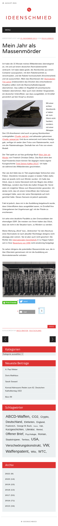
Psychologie (30, 434)
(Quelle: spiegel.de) (10, 139)
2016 (7, 501)
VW (46, 445)
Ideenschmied (29, 18)
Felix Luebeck (48, 38)
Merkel (39, 429)
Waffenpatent (17, 451)
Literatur (30, 429)
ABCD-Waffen (22, 331)
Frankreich (10, 426)
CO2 (35, 416)
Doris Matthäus (11, 375)
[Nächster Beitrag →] (53, 339)
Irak (41, 426)
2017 (7, 495)
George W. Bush (24, 426)
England (40, 422)
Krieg (51, 326)
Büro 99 (8, 397)
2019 (7, 484)
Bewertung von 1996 (21, 243)
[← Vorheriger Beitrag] (5, 339)
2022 (7, 474)
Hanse (35, 426)
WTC (42, 451)
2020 (7, 479)
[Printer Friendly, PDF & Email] (9, 303)
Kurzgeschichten (15, 429)
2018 (7, 490)
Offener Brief (14, 434)
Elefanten (29, 422)
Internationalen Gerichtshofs (25, 240)
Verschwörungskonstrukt (23, 445)
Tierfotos (25, 439)
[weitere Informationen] (41, 311)
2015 (7, 506)
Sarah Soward (11, 381)
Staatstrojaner (13, 439)
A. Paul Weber (11, 369)
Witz (33, 451)
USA (34, 439)
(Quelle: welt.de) (22, 136)
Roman (42, 434)
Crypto (44, 416)
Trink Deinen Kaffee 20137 (27, 164)
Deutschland (35, 331)
